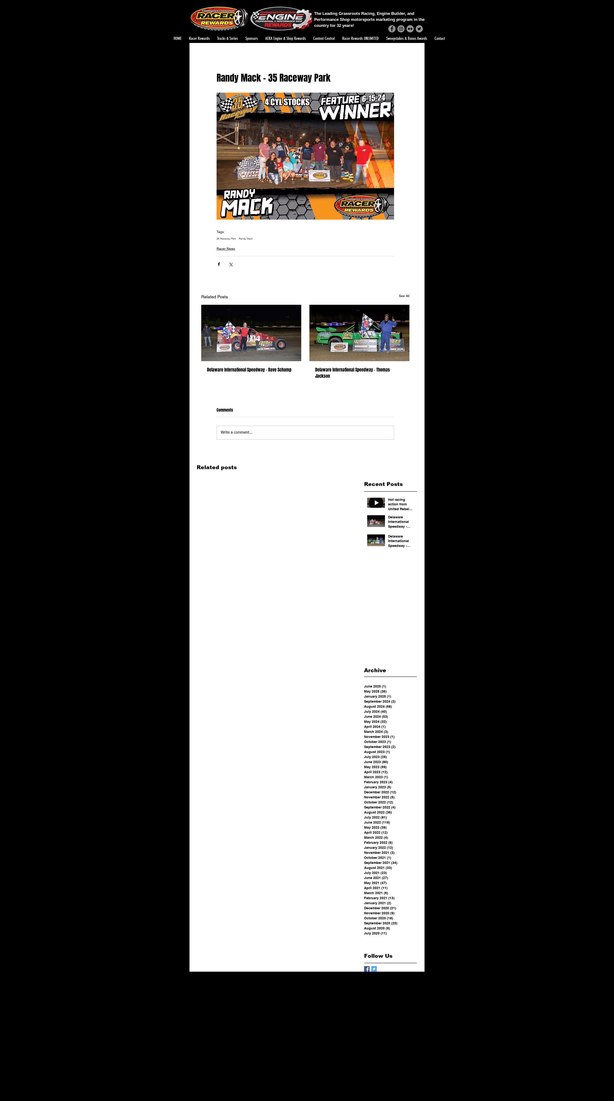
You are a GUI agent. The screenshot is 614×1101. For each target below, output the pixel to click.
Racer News (226, 249)
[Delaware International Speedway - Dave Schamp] (251, 333)
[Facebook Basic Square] (367, 969)
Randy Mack (246, 238)
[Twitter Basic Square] (374, 969)
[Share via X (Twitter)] (230, 264)
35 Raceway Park (226, 238)
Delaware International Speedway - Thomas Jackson (352, 373)
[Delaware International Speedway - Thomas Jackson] (359, 333)
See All (404, 296)
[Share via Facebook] (219, 264)
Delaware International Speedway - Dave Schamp (249, 370)
